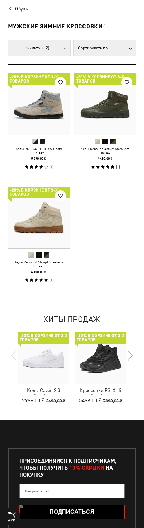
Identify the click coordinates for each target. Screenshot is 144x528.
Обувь (21, 9)
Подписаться (72, 512)
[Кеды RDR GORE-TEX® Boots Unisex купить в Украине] (39, 104)
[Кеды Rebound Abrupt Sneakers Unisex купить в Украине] (105, 104)
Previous (14, 355)
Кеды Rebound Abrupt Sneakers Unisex (105, 151)
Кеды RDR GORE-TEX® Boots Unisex (38, 151)
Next (129, 355)
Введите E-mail (37, 491)
